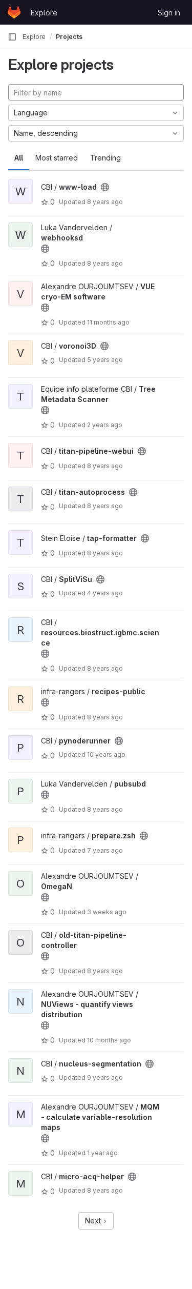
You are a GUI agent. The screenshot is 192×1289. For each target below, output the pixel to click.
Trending (105, 157)
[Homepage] (14, 12)
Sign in (169, 12)
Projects (69, 37)
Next (94, 1220)
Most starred (56, 157)
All (18, 157)
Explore (44, 12)
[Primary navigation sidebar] (12, 37)
